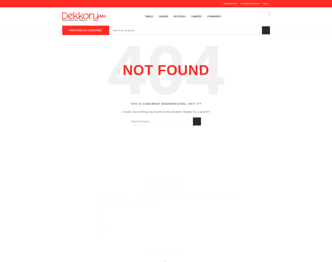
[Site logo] (84, 16)
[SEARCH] (266, 30)
